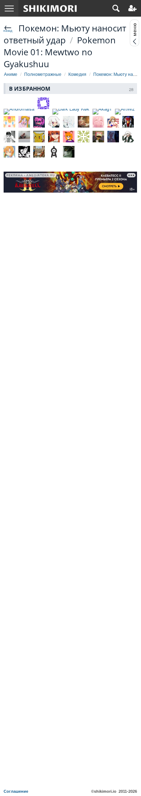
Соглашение (16, 791)
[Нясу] (54, 122)
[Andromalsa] (19, 112)
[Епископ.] (9, 136)
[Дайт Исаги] (83, 122)
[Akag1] (102, 112)
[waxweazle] (68, 122)
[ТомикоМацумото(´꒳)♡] (98, 122)
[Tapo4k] (113, 122)
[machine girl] (113, 136)
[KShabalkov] (39, 136)
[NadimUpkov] (98, 136)
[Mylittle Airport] (9, 122)
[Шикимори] (50, 8)
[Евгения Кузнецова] (24, 136)
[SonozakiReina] (9, 152)
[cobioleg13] (54, 136)
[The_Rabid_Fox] (68, 136)
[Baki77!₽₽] (43, 103)
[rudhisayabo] (39, 152)
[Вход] (132, 8)
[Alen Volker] (24, 152)
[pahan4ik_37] (83, 136)
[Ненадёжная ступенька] (128, 136)
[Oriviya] (68, 152)
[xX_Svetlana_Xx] (24, 122)
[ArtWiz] (125, 112)
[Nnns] (39, 122)
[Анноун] (54, 152)
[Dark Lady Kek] (70, 112)
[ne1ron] (128, 122)
